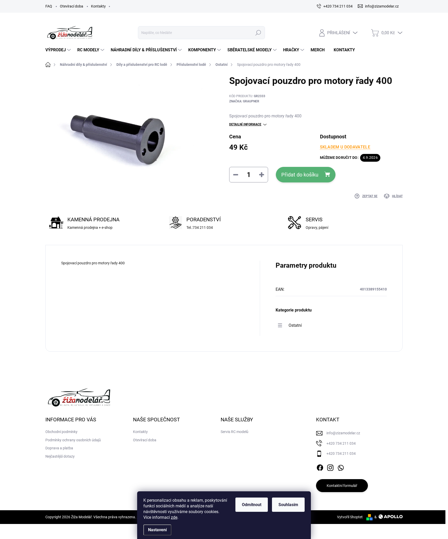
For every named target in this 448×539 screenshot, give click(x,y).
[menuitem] (58, 50)
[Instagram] (330, 467)
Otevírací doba (71, 6)
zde (174, 517)
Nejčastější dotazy (60, 456)
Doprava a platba (59, 448)
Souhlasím (288, 504)
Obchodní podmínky (61, 432)
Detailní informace (245, 124)
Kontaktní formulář (342, 486)
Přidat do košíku (299, 175)
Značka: (244, 101)
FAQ (48, 6)
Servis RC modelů (234, 432)
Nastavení (157, 529)
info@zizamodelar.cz (343, 433)
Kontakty (98, 6)
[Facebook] (320, 467)
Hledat (258, 33)
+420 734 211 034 (341, 443)
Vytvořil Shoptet (350, 517)
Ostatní (295, 325)
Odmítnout (251, 504)
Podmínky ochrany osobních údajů (73, 440)
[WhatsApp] (341, 467)
